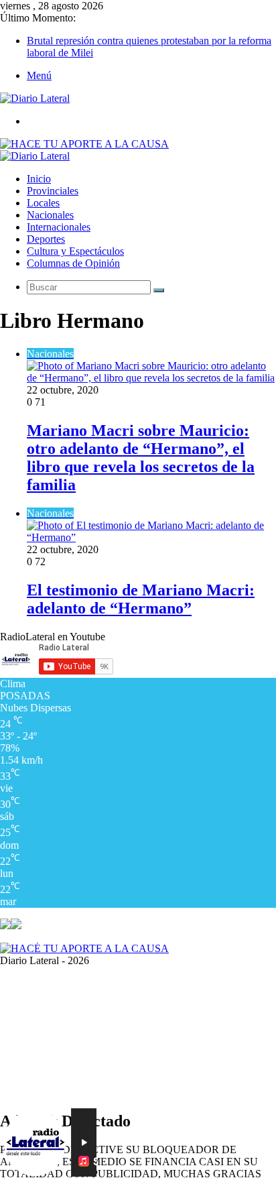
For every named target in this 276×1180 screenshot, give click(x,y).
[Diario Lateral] (35, 98)
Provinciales (52, 190)
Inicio (39, 178)
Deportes (46, 239)
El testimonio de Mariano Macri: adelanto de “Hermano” (141, 599)
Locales (43, 203)
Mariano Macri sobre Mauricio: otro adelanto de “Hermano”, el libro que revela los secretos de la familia (141, 457)
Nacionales (50, 215)
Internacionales (58, 227)
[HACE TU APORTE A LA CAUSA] (84, 144)
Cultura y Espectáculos (75, 251)
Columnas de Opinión (73, 263)
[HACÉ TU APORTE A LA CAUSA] (84, 948)
